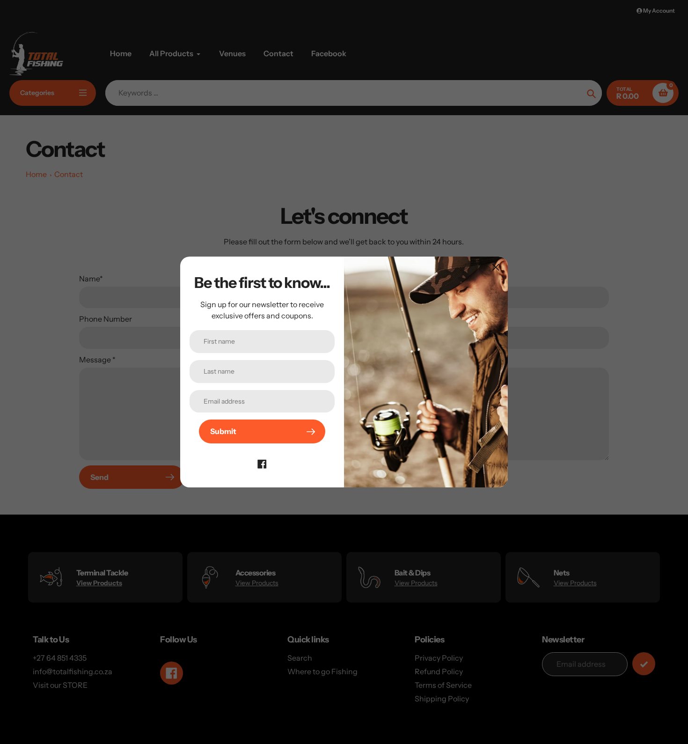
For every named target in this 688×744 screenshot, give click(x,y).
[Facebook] (262, 463)
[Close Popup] (496, 267)
